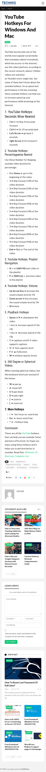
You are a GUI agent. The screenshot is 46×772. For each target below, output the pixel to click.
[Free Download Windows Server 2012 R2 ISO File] (13, 736)
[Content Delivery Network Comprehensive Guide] (32, 548)
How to (11, 461)
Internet (7, 42)
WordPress (25, 769)
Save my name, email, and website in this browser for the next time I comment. (20, 635)
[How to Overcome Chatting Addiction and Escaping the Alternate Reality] (13, 520)
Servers (28, 707)
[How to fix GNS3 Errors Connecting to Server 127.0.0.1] (13, 711)
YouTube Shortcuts (33, 467)
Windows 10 (27, 464)
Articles (9, 545)
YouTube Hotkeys (10, 467)
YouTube (26, 433)
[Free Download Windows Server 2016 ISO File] (32, 711)
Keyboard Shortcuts (20, 461)
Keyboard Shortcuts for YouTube (13, 464)
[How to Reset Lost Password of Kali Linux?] (23, 668)
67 (40, 689)
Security (9, 660)
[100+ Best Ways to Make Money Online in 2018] (32, 520)
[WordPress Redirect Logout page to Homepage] (32, 736)
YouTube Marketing (22, 467)
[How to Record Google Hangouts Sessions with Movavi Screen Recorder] (13, 548)
